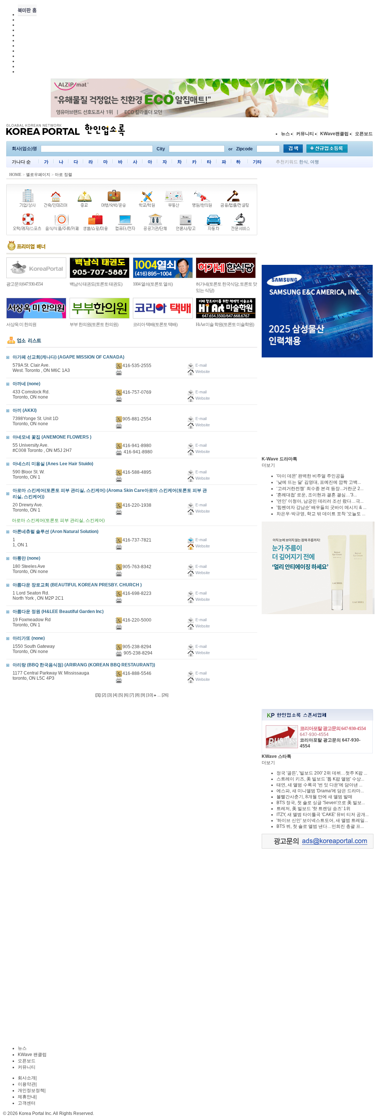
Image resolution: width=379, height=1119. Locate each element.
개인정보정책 (31, 1090)
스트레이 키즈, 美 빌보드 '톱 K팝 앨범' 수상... (320, 779)
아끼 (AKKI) (25, 410)
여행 (314, 161)
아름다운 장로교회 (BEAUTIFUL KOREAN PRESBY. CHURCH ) (77, 584)
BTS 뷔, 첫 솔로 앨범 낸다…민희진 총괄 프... (320, 826)
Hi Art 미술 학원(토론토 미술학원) (225, 324)
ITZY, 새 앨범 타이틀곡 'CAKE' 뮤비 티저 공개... (322, 814)
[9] (143, 695)
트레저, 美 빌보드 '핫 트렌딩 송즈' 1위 (313, 808)
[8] (137, 695)
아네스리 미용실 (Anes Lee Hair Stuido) (53, 463)
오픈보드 (364, 133)
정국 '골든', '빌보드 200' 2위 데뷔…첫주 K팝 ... (321, 773)
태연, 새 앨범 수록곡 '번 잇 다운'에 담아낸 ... (319, 784)
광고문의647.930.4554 (24, 284)
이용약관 (27, 1084)
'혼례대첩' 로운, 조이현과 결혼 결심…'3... (316, 494)
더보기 (268, 465)
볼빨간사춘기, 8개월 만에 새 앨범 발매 (314, 796)
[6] (126, 695)
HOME (15, 174)
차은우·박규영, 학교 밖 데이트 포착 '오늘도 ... (320, 513)
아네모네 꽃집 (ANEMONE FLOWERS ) (52, 437)
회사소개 (27, 1077)
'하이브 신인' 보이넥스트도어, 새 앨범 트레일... (322, 820)
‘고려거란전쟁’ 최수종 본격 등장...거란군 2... (319, 488)
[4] (115, 695)
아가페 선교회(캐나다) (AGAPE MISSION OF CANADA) (68, 357)
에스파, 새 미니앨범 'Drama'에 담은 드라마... (320, 790)
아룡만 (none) (26, 558)
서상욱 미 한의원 (21, 324)
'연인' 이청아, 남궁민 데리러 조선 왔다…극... (319, 501)
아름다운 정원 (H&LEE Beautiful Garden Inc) (58, 611)
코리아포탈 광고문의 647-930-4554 (333, 728)
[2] (104, 695)
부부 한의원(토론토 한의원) (94, 324)
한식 (303, 161)
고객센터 (27, 1103)
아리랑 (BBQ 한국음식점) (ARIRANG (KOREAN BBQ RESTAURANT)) (84, 664)
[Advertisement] (317, 217)
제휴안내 (27, 1096)
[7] (132, 695)
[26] (165, 695)
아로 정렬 (63, 174)
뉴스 (285, 133)
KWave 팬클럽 (32, 1054)
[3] (109, 695)
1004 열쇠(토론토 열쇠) (152, 284)
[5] (120, 695)
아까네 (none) (26, 383)
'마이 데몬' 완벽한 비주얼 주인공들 (310, 476)
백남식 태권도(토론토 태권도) (96, 284)
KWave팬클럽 (334, 133)
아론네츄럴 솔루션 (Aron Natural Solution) (55, 531)
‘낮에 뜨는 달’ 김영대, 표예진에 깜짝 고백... (318, 482)
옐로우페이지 (38, 174)
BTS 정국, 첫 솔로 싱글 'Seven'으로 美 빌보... (320, 802)
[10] (149, 695)
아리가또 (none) (29, 638)
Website (202, 546)
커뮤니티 (305, 133)
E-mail (200, 539)
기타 (257, 161)
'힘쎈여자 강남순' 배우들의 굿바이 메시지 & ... (321, 507)
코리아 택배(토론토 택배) (155, 324)
